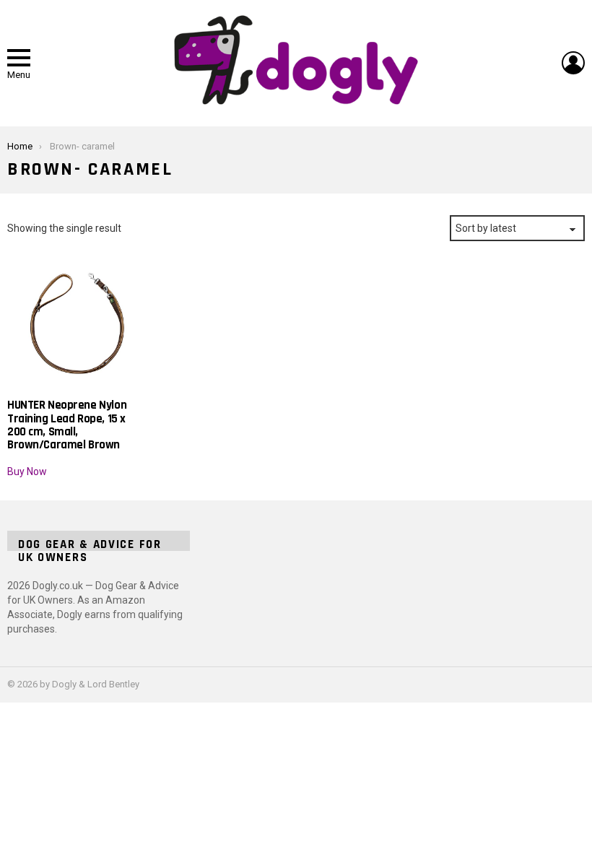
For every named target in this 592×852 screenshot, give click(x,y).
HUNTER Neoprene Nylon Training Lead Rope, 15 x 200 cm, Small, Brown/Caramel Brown (66, 424)
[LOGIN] (573, 63)
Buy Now (27, 471)
